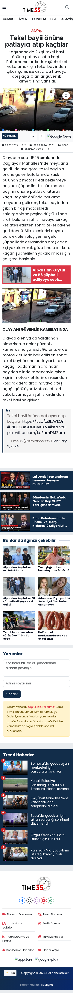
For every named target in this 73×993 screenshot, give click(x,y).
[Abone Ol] (59, 136)
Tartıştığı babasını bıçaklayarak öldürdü (53, 568)
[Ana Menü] (4, 7)
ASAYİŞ (67, 19)
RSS (12, 973)
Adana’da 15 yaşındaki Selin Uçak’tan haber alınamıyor (54, 601)
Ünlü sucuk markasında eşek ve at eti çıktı (52, 635)
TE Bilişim (47, 985)
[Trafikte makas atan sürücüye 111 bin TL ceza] (19, 620)
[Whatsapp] (51, 900)
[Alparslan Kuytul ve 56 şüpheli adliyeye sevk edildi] (19, 586)
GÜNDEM (39, 19)
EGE (53, 19)
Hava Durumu (52, 914)
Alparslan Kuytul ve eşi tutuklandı (17, 568)
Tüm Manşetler (52, 937)
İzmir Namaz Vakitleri (13, 925)
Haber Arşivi (51, 950)
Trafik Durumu (51, 923)
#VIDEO (14, 427)
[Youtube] (44, 900)
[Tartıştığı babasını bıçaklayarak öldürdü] (54, 555)
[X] (29, 900)
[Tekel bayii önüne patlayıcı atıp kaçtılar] (36, 109)
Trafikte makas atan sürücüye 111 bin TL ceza (18, 635)
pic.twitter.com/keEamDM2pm (36, 432)
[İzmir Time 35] (34, 7)
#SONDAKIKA (35, 427)
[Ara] (67, 7)
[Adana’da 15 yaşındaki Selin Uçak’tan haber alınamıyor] (54, 586)
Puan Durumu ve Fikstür (15, 939)
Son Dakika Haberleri (20, 950)
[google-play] (46, 960)
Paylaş (11, 136)
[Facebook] (22, 900)
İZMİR (23, 19)
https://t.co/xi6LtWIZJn (43, 421)
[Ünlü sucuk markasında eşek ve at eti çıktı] (54, 620)
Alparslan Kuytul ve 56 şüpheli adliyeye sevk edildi (19, 601)
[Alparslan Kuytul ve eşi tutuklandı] (19, 555)
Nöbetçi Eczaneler (19, 914)
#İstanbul (57, 427)
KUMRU (8, 19)
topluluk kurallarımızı (42, 707)
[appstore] (24, 960)
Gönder (12, 694)
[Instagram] (37, 900)
